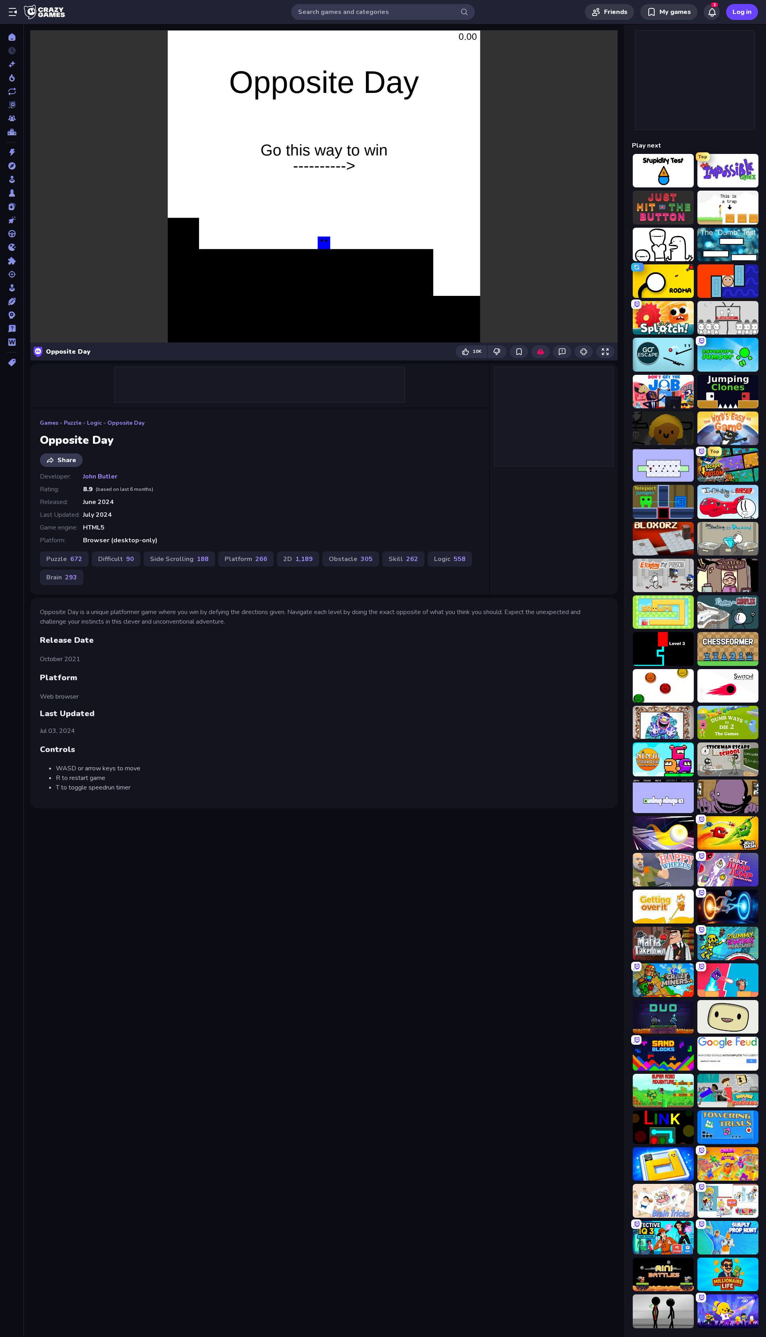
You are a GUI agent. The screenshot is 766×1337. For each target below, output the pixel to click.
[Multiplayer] (12, 118)
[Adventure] (12, 166)
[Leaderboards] (12, 132)
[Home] (12, 37)
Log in (742, 12)
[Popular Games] (12, 78)
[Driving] (12, 233)
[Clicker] (12, 220)
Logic (94, 423)
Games (49, 423)
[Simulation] (12, 288)
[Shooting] (12, 274)
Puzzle (72, 423)
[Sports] (12, 301)
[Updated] (12, 91)
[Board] (12, 193)
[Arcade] (12, 179)
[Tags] (12, 362)
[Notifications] (712, 12)
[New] (12, 64)
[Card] (12, 206)
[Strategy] (12, 315)
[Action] (12, 152)
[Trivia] (12, 328)
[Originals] (12, 105)
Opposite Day (125, 423)
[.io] (12, 247)
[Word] (12, 342)
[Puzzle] (12, 261)
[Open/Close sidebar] (12, 12)
